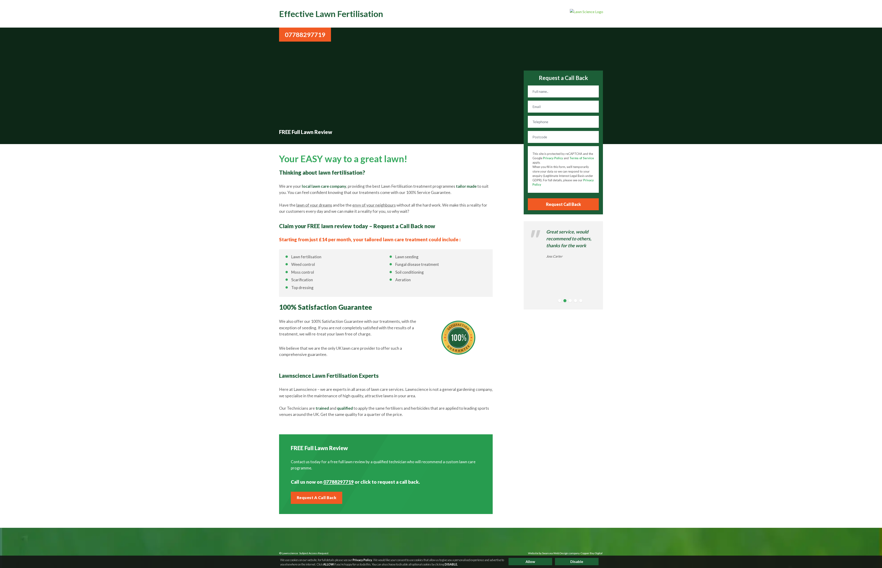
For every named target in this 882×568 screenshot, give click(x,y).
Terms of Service (581, 158)
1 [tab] (560, 301)
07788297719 (305, 34)
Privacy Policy (553, 158)
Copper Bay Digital (591, 553)
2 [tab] (565, 301)
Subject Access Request (313, 553)
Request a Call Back (316, 497)
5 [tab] (581, 301)
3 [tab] (571, 301)
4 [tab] (576, 301)
